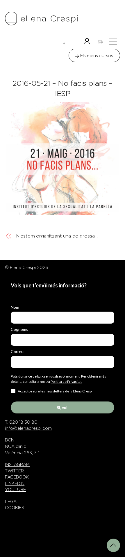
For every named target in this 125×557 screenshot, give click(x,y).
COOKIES (14, 507)
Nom (15, 307)
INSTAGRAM (17, 464)
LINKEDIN (14, 483)
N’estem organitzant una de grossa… (57, 235)
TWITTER (14, 471)
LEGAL (12, 501)
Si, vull (63, 407)
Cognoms (19, 329)
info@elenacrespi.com (28, 428)
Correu (17, 351)
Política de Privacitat (66, 381)
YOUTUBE (15, 489)
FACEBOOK (17, 477)
